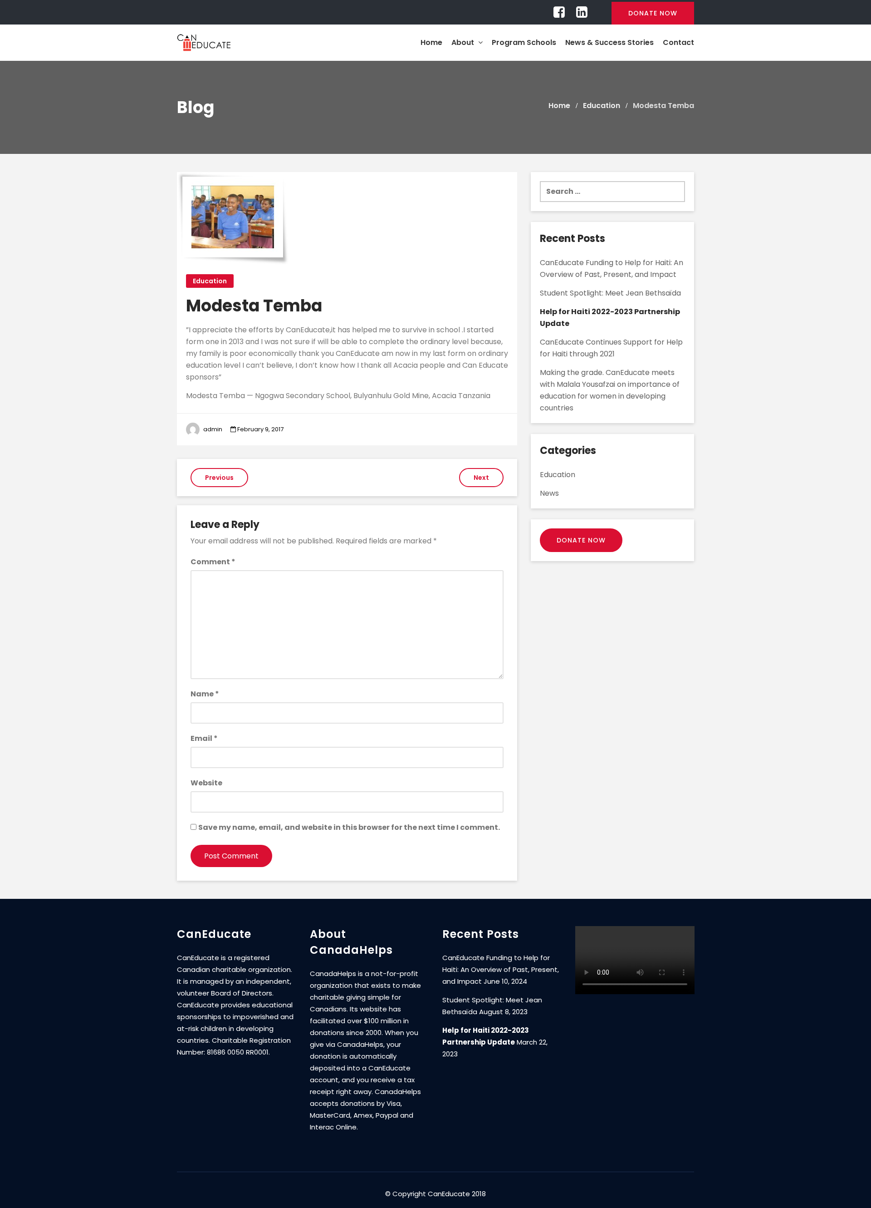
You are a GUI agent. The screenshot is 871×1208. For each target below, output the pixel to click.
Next (481, 477)
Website (206, 783)
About (463, 42)
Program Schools (524, 42)
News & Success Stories (609, 42)
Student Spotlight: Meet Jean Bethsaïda (610, 293)
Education (210, 281)
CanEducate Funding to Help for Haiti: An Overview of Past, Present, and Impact (500, 969)
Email (204, 738)
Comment (213, 562)
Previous (219, 477)
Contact (678, 42)
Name (205, 694)
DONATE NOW (652, 13)
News (549, 493)
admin (212, 429)
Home (431, 42)
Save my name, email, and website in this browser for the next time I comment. (349, 827)
